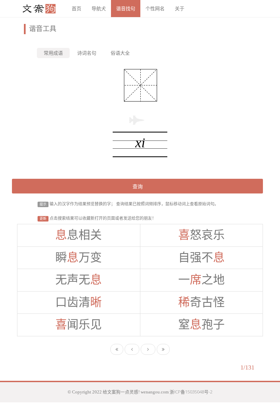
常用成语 (53, 53)
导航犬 (99, 8)
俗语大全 (120, 53)
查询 (137, 186)
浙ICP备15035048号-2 (191, 392)
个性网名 (155, 8)
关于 (179, 8)
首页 (76, 8)
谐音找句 (125, 8)
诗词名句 (86, 53)
